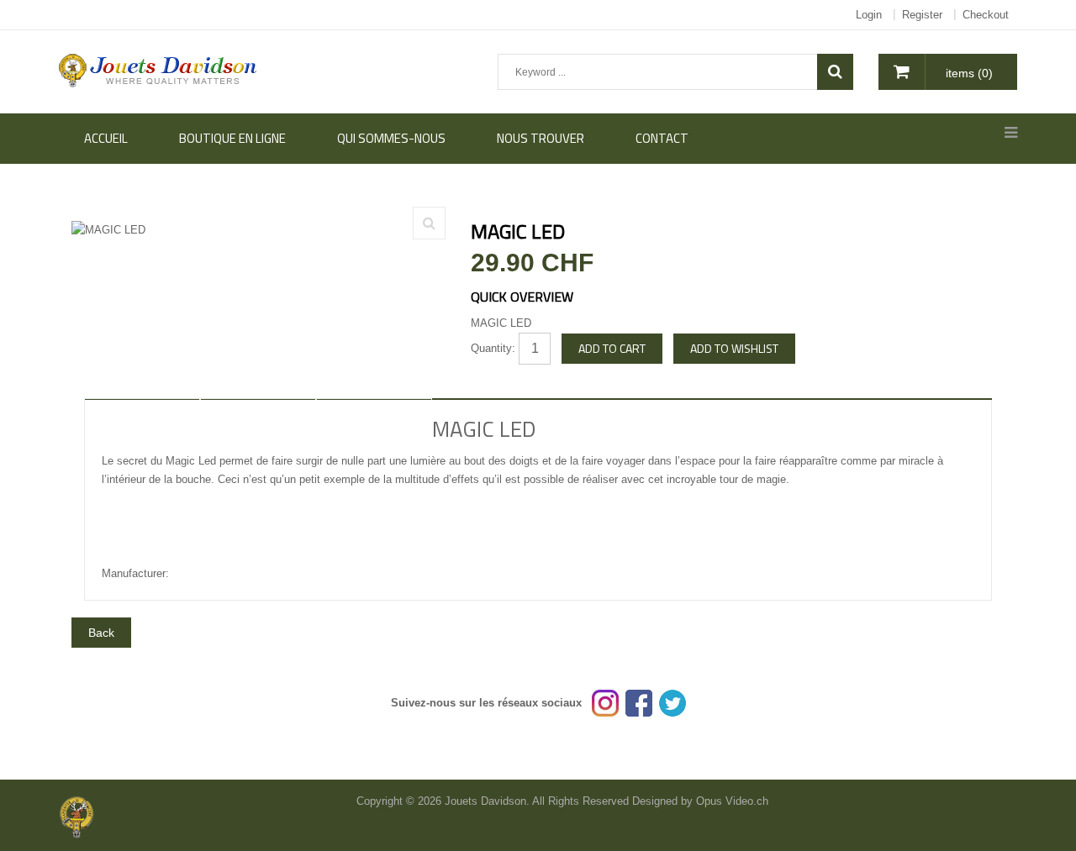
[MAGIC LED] (429, 223)
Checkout (986, 14)
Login (869, 14)
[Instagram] (605, 702)
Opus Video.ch (732, 801)
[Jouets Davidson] (158, 69)
